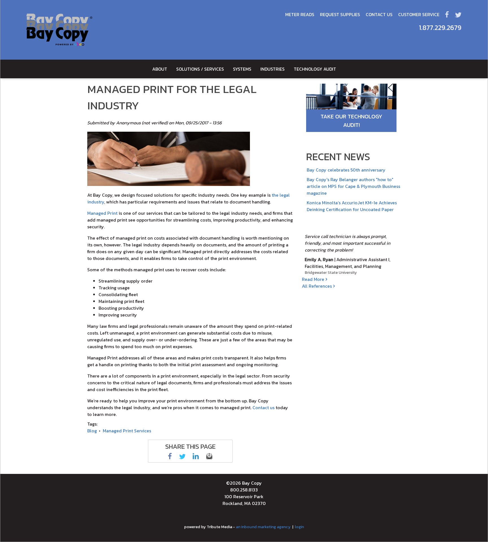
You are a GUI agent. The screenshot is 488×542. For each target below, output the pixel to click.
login (299, 527)
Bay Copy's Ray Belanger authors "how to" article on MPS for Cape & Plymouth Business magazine (353, 186)
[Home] (59, 29)
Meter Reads (299, 14)
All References (317, 286)
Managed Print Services (127, 430)
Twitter (458, 14)
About (159, 69)
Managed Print (102, 213)
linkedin (195, 456)
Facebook (447, 14)
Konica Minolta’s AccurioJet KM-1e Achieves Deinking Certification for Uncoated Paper (352, 206)
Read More (313, 279)
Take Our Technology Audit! (351, 120)
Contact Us (379, 14)
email (209, 456)
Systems (242, 69)
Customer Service (418, 14)
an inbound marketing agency (263, 527)
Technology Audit (315, 69)
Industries (272, 69)
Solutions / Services (200, 69)
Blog (92, 430)
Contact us (263, 407)
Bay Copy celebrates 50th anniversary (346, 169)
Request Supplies (340, 14)
